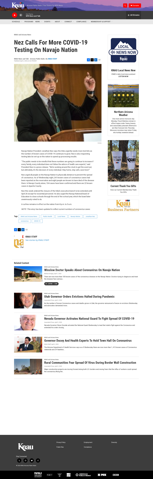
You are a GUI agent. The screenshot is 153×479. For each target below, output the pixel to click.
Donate (135, 5)
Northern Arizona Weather (123, 113)
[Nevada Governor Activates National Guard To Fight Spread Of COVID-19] (28, 322)
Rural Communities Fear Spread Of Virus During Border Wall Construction (90, 362)
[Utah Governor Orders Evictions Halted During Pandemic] (28, 300)
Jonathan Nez (90, 216)
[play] (14, 15)
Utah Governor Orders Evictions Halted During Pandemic (79, 296)
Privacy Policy (61, 442)
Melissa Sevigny (48, 273)
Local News (61, 216)
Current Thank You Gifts (123, 186)
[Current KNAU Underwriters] (123, 205)
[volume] (21, 15)
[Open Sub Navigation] (21, 21)
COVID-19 (37, 221)
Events (47, 21)
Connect (68, 21)
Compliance (81, 21)
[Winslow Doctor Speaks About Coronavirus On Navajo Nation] (28, 274)
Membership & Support (101, 21)
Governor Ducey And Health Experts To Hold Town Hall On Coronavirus (88, 340)
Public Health (47, 216)
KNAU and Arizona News (22, 35)
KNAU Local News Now (123, 70)
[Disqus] (76, 407)
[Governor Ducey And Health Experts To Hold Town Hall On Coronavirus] (28, 344)
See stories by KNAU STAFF (37, 240)
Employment (88, 442)
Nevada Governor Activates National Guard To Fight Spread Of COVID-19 (89, 318)
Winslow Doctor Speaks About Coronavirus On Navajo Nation (82, 270)
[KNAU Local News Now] (123, 50)
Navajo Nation (75, 216)
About (57, 21)
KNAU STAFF (52, 59)
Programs (28, 21)
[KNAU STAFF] (18, 241)
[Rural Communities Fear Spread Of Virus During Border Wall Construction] (28, 366)
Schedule (16, 21)
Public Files (60, 447)
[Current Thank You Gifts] (123, 160)
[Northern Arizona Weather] (123, 95)
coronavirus (25, 221)
